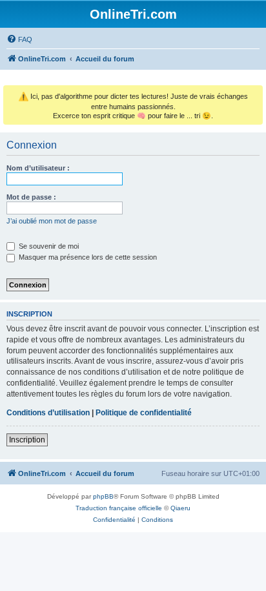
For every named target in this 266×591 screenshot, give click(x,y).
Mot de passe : (31, 197)
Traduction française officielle (119, 508)
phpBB (103, 496)
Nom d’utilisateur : (38, 168)
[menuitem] (19, 39)
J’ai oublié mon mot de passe (51, 221)
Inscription (27, 439)
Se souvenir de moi (48, 246)
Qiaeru (180, 508)
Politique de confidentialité (144, 412)
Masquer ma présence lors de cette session (87, 257)
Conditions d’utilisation (48, 412)
